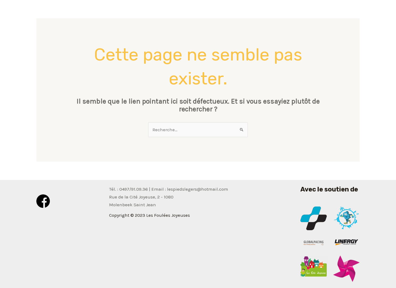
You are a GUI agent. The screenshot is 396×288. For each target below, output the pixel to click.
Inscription (343, 12)
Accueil (221, 12)
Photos (282, 12)
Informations (252, 12)
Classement (310, 12)
